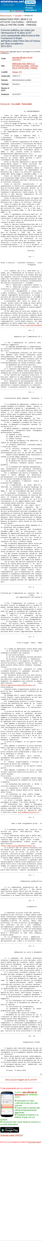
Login (13, 11)
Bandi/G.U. (31, 10)
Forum (29, 8)
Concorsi (30, 5)
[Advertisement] (21, 1167)
